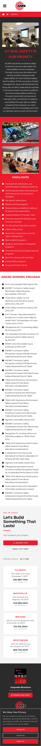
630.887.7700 (22, 543)
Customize (20, 735)
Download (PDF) (21, 695)
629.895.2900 (20, 603)
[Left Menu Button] (5, 6)
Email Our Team (20, 549)
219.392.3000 (21, 627)
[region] (20, 727)
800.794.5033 (20, 650)
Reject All (20, 741)
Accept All (20, 729)
